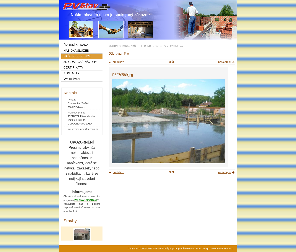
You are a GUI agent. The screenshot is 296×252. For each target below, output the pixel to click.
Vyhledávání (71, 78)
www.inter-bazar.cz (221, 248)
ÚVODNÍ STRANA (118, 46)
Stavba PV (160, 46)
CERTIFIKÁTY (73, 67)
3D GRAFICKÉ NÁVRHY (80, 62)
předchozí (118, 62)
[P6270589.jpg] (168, 162)
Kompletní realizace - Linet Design (191, 248)
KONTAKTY (71, 73)
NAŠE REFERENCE (141, 46)
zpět (171, 61)
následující (224, 62)
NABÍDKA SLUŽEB (76, 50)
